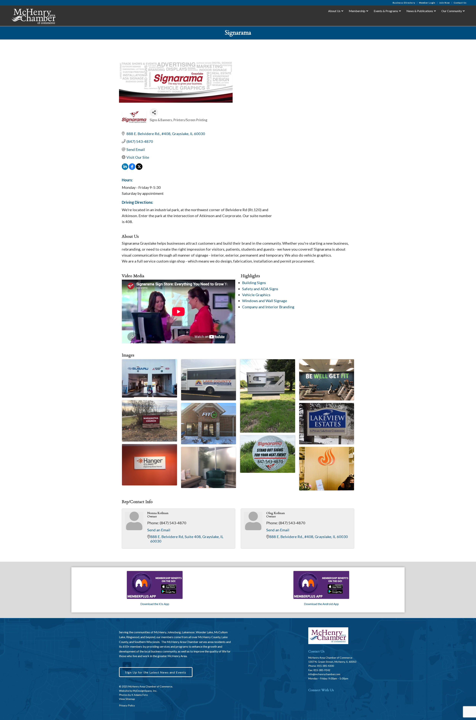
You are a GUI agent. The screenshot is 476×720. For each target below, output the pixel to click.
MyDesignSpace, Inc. (145, 690)
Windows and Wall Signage (264, 300)
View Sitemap (127, 698)
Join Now (444, 2)
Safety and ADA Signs (260, 289)
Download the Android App (321, 604)
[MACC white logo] (33, 15)
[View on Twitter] (139, 168)
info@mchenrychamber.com (324, 674)
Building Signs (254, 282)
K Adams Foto (139, 694)
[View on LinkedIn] (125, 168)
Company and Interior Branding (268, 307)
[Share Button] (154, 112)
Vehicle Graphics (256, 294)
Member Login (427, 2)
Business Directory (404, 2)
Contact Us (460, 2)
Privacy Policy (127, 705)
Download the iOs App (154, 604)
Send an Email (158, 530)
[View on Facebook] (132, 168)
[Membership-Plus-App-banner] (155, 585)
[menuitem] (404, 3)
